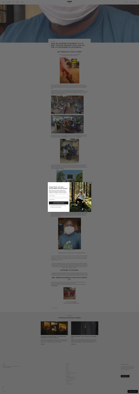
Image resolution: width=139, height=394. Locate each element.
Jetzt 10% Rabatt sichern (58, 203)
